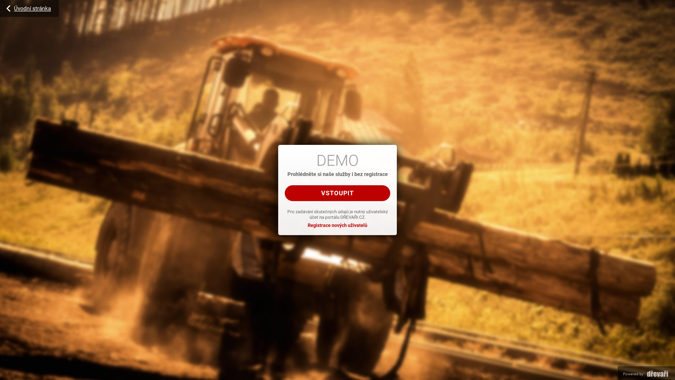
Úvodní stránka (32, 8)
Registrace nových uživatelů (337, 225)
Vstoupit (337, 193)
